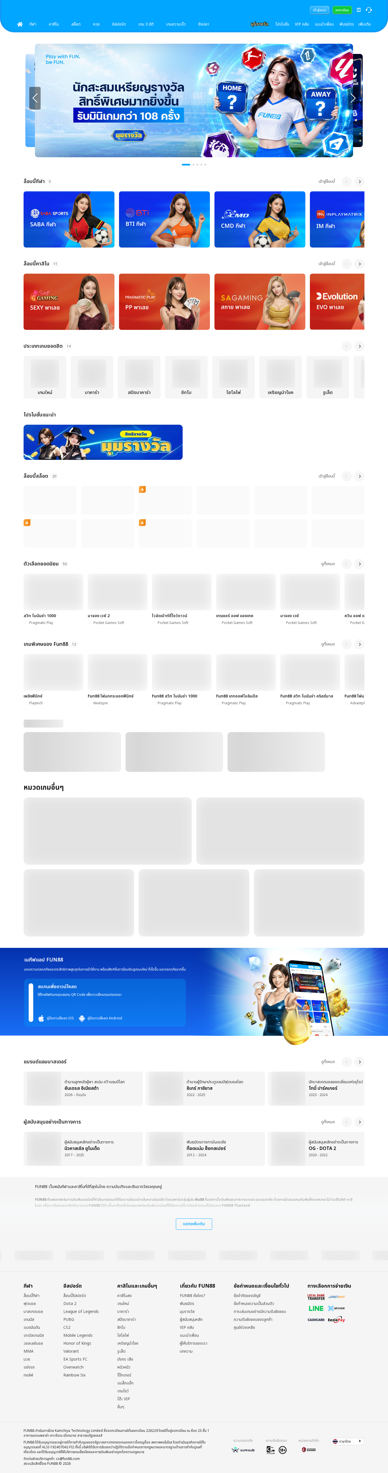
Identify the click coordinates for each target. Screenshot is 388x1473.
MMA (29, 1351)
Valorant (71, 1351)
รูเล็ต (121, 1351)
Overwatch (73, 1367)
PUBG (68, 1320)
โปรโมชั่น (282, 24)
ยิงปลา (203, 24)
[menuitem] (319, 10)
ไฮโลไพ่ (123, 1335)
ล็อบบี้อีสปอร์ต (74, 1296)
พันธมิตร (346, 24)
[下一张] (353, 98)
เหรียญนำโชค (127, 1343)
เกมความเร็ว (176, 24)
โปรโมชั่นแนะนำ (40, 415)
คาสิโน (54, 24)
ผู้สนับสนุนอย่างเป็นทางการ (52, 1122)
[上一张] (35, 98)
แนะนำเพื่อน (324, 24)
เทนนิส (29, 1320)
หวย (96, 24)
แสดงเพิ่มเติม (194, 1224)
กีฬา (33, 24)
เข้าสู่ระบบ (319, 10)
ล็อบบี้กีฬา (34, 181)
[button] (347, 1441)
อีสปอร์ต (119, 24)
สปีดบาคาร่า (126, 1320)
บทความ (186, 1351)
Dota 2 (69, 1304)
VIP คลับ (302, 24)
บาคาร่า (123, 1312)
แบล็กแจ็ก (125, 1383)
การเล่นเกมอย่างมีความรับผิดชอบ (260, 1312)
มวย (27, 1359)
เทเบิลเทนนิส (34, 1335)
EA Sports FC (75, 1359)
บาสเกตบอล (33, 1312)
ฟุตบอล (30, 1304)
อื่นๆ (120, 1407)
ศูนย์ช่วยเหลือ (244, 1327)
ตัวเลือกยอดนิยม (41, 564)
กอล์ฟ (28, 1375)
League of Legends (81, 1312)
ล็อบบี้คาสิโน (36, 264)
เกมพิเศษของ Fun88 (46, 644)
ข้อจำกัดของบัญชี (247, 1296)
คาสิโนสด (124, 1296)
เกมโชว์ (123, 1391)
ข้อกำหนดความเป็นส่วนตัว (254, 1304)
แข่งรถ (29, 1367)
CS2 (66, 1327)
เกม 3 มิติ (146, 24)
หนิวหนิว (123, 1367)
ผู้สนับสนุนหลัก (191, 1320)
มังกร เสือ (125, 1359)
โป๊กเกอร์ (124, 1375)
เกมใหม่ (123, 1304)
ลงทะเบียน (342, 10)
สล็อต (76, 24)
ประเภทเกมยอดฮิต (43, 346)
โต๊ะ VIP (123, 1399)
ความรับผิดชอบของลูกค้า (253, 1320)
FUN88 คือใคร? (192, 1296)
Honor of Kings (77, 1343)
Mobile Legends (78, 1335)
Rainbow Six (74, 1375)
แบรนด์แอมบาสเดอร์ (45, 1062)
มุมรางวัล (187, 1312)
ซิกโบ (121, 1327)
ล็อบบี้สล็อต (36, 476)
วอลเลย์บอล (33, 1343)
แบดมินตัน (32, 1327)
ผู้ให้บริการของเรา (193, 1343)
